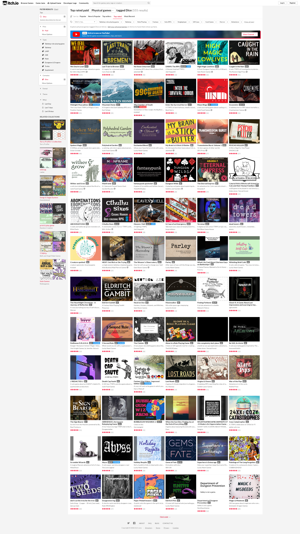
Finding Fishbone (204, 302)
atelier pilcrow (234, 427)
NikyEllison (74, 468)
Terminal (201, 224)
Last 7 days (49, 108)
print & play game (47, 225)
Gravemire (233, 105)
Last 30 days (49, 111)
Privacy (166, 528)
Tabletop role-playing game (54, 44)
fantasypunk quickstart (143, 183)
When (45, 100)
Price (44, 27)
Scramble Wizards (78, 462)
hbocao (73, 310)
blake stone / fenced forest (238, 191)
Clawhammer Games (236, 110)
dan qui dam (74, 506)
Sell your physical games (117, 27)
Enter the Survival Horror (176, 105)
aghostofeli (233, 307)
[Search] (148, 3)
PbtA (47, 59)
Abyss (104, 462)
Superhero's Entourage (207, 462)
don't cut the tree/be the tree (82, 500)
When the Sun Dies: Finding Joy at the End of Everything (180, 423)
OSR (46, 55)
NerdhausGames (203, 508)
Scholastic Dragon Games (238, 506)
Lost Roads (170, 381)
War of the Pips (235, 381)
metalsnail (137, 506)
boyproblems (170, 229)
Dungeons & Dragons (52, 62)
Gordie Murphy (107, 189)
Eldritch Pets (171, 500)
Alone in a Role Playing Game (177, 343)
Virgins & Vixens (204, 381)
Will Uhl (169, 468)
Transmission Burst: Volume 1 (209, 145)
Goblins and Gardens (173, 189)
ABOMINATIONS (77, 224)
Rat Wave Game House (205, 229)
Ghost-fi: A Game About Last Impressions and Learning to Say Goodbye (242, 304)
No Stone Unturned (142, 66)
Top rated (118, 16)
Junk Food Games (203, 110)
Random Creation (46, 228)
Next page (164, 517)
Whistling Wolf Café (237, 262)
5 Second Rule (108, 343)
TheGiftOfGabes (140, 189)
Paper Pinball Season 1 (143, 500)
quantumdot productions (79, 387)
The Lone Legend (108, 468)
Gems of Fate (171, 462)
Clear (56, 9)
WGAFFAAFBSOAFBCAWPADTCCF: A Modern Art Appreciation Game (212, 423)
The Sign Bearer (77, 422)
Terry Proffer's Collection (50, 141)
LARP (47, 51)
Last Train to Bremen (110, 66)
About (142, 523)
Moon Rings (202, 105)
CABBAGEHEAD (235, 468)
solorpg (43, 169)
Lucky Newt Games (141, 150)
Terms (158, 528)
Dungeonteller (107, 429)
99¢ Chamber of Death (143, 105)
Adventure (235, 22)
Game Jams (40, 3)
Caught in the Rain (236, 66)
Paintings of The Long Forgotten (242, 462)
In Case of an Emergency (176, 224)
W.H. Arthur (106, 229)
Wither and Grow (77, 183)
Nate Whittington (108, 506)
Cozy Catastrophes (237, 422)
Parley (168, 262)
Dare (167, 429)
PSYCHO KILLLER (236, 145)
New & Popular (94, 16)
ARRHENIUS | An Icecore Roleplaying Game (112, 423)
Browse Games (27, 3)
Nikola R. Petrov (203, 308)
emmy (231, 229)
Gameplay (46, 75)
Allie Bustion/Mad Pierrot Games (114, 267)
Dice (46, 79)
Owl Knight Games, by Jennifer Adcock (84, 348)
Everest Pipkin (139, 348)
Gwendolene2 (45, 200)
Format (45, 89)
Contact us (168, 523)
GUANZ (137, 112)
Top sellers (106, 16)
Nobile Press (233, 387)
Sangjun (200, 429)
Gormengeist (138, 427)
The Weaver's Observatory (145, 262)
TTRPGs (43, 253)
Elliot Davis (74, 229)
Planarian (105, 308)
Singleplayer (182, 22)
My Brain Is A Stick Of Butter (178, 145)
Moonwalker (171, 302)
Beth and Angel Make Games (50, 256)
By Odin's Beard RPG (77, 72)
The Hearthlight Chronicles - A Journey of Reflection (83, 303)
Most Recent (129, 16)
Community (84, 3)
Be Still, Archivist (236, 343)
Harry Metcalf (139, 389)
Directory (148, 528)
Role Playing (141, 22)
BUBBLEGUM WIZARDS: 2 (145, 422)
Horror (222, 22)
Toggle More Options (53, 34)
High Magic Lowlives (205, 66)
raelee (42, 172)
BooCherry (170, 110)
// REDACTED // (76, 381)
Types (45, 40)
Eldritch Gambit (108, 302)
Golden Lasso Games (204, 387)
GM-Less (196, 22)
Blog (157, 523)
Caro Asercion (107, 72)
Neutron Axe (139, 302)
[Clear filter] (64, 26)
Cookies (176, 528)
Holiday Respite (140, 462)
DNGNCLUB (233, 150)
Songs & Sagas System (49, 197)
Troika (47, 66)
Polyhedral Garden (110, 145)
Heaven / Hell (139, 224)
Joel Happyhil (171, 72)
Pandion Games (76, 110)
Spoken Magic (76, 145)
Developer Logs (70, 3)
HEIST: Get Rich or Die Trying (114, 262)
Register (293, 3)
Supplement (49, 70)
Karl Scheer (106, 110)
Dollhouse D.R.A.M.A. (79, 343)
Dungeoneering (108, 500)
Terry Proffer (44, 144)
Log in (282, 3)
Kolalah (73, 267)
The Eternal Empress (206, 183)
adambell (137, 72)
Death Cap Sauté (109, 381)
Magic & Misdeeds (236, 500)
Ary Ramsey (170, 387)
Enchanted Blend (141, 145)
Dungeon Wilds (172, 183)
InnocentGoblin (234, 348)
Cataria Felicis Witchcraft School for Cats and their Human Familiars (244, 184)
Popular (83, 16)
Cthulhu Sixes (108, 224)
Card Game (209, 22)
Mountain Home (109, 105)
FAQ (149, 523)
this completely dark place (208, 343)
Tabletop (48, 47)
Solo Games (45, 281)
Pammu (200, 270)
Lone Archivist (171, 308)
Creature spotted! (78, 262)
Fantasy (155, 22)
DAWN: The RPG (173, 66)
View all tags (249, 22)
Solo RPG (168, 22)
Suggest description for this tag (50, 20)
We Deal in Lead (77, 66)
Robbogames (44, 284)
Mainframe (106, 183)
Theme (45, 94)
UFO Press (201, 150)
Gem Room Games (204, 72)
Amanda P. (201, 189)
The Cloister (139, 343)
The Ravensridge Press (237, 72)
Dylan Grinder (75, 150)
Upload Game (55, 3)
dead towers (234, 224)
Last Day (48, 104)
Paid (46, 31)
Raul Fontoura (75, 427)
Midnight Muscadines (79, 105)
